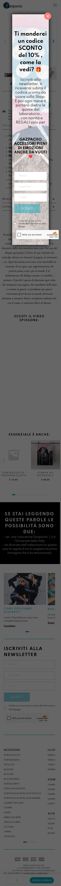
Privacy (21, 226)
